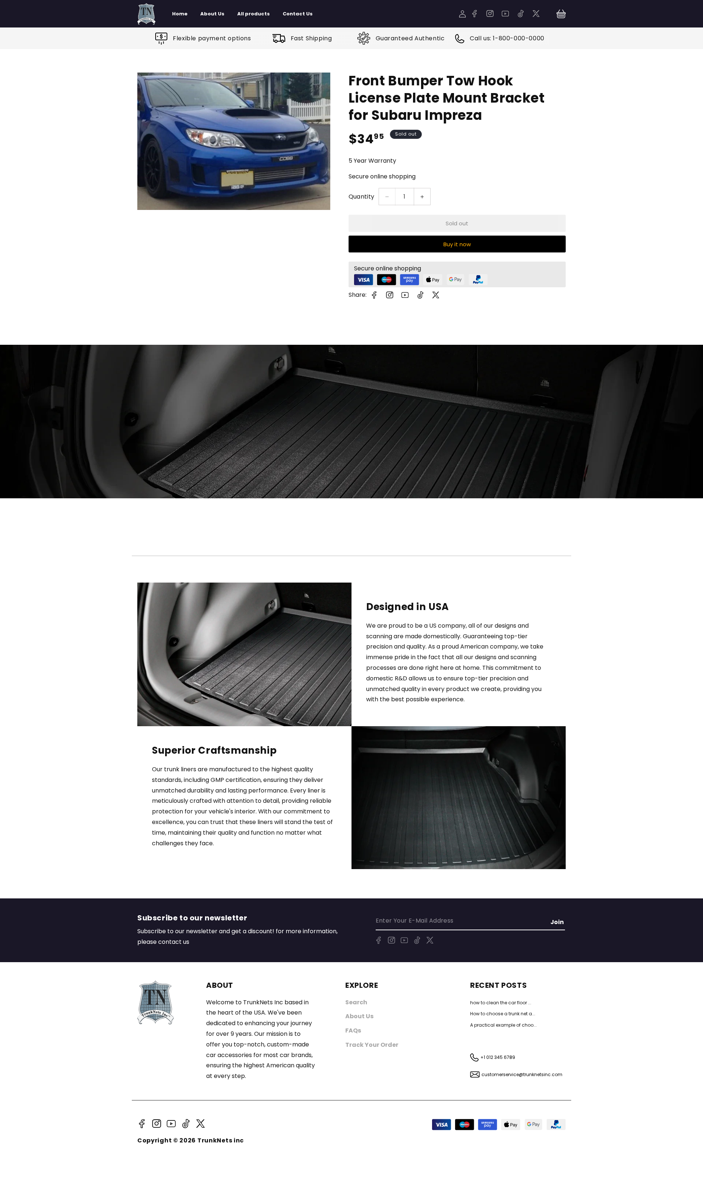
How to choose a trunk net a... (502, 1014)
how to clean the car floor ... (500, 1003)
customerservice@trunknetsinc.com (521, 1074)
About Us (359, 1016)
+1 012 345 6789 (497, 1057)
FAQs (353, 1030)
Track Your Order (371, 1045)
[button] (561, 14)
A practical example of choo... (503, 1025)
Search (356, 1002)
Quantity (362, 196)
